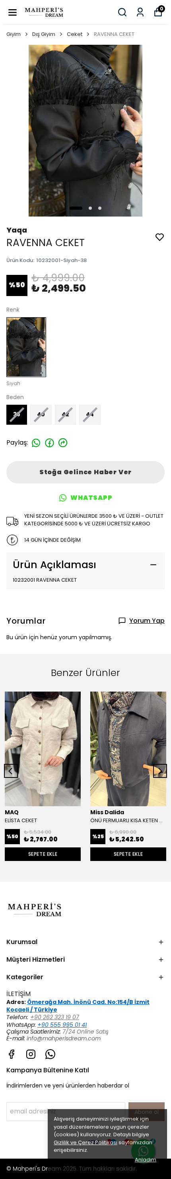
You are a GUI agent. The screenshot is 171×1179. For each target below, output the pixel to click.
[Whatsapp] (50, 1054)
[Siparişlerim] (140, 12)
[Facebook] (11, 1054)
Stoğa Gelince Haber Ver (85, 472)
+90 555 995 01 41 (62, 1025)
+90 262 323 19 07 (54, 1017)
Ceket (74, 34)
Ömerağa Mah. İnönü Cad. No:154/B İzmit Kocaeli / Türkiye (78, 1006)
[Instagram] (31, 1054)
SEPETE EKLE (43, 854)
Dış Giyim (43, 34)
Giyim (13, 34)
